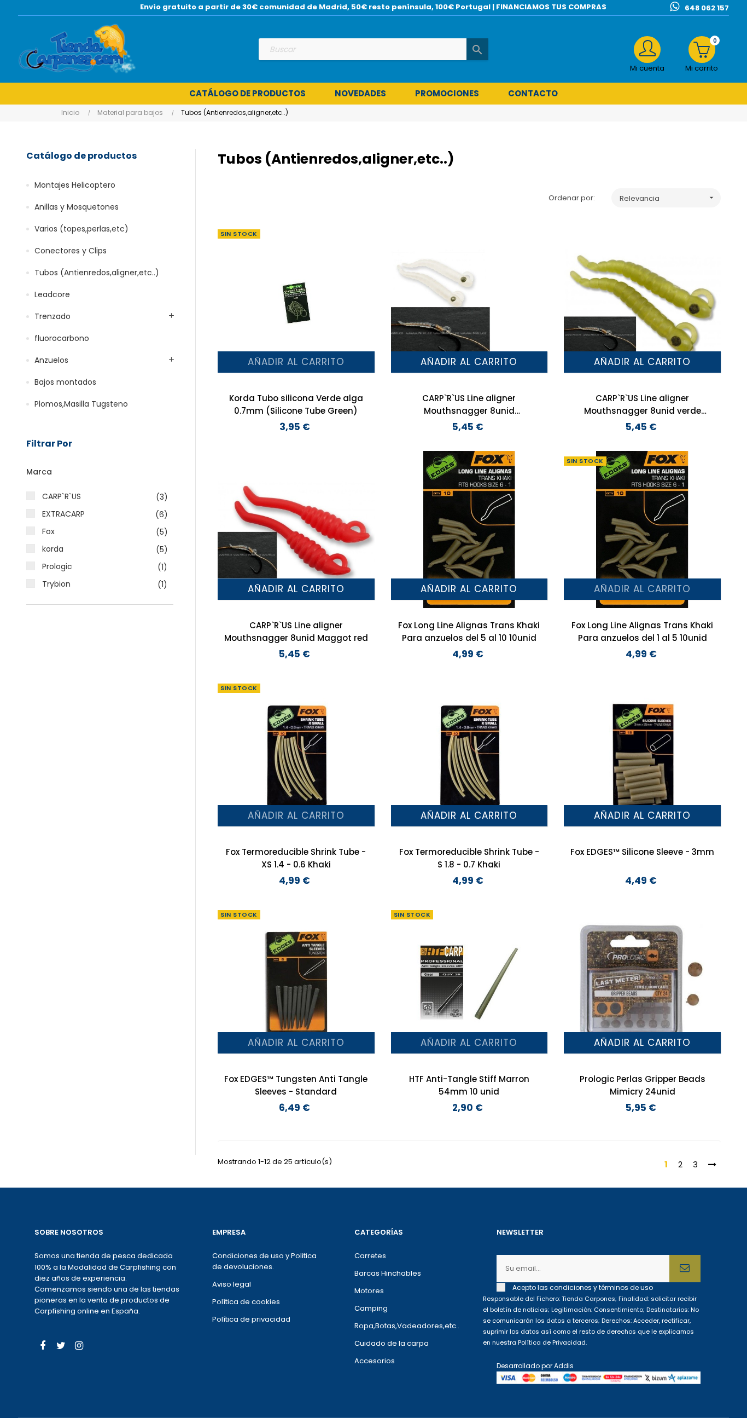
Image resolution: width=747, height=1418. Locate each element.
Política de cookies (246, 1302)
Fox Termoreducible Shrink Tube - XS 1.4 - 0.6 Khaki (296, 858)
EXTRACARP (99, 514)
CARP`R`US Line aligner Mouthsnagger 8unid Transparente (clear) (469, 404)
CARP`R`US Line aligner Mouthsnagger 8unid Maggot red (296, 632)
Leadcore (52, 294)
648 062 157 (707, 8)
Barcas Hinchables (387, 1273)
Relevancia (668, 198)
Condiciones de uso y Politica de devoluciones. (264, 1261)
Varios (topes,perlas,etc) (81, 228)
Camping (371, 1308)
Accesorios (374, 1361)
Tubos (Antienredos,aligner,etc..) (96, 272)
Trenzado (52, 316)
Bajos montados (65, 382)
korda (99, 549)
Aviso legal (231, 1284)
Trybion (99, 584)
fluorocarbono (61, 338)
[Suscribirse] (685, 1268)
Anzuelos (51, 360)
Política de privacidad (251, 1319)
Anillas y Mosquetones (76, 206)
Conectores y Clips (70, 250)
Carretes (370, 1256)
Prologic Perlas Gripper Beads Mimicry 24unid (642, 1085)
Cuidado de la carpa (391, 1343)
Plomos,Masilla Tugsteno (81, 403)
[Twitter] (60, 1347)
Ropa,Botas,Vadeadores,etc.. (406, 1326)
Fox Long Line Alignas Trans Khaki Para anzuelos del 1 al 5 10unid (642, 632)
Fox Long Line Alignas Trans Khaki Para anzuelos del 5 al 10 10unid (469, 632)
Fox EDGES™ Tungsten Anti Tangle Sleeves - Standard (295, 1085)
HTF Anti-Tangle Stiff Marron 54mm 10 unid (469, 1085)
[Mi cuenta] (647, 49)
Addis (564, 1365)
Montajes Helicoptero (74, 185)
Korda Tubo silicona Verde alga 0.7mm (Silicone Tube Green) (296, 404)
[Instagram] (79, 1347)
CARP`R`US (99, 496)
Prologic (99, 566)
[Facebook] (42, 1347)
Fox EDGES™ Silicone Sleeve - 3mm (642, 852)
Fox (99, 531)
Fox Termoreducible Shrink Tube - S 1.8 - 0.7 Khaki (469, 858)
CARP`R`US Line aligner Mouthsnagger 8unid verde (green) (642, 404)
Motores (369, 1291)
